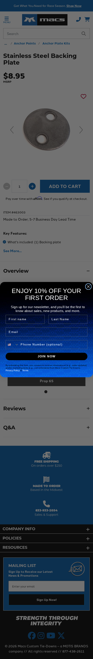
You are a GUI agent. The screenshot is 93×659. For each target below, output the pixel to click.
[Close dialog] (88, 286)
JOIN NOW (47, 356)
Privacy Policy (13, 370)
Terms (25, 370)
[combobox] (12, 344)
